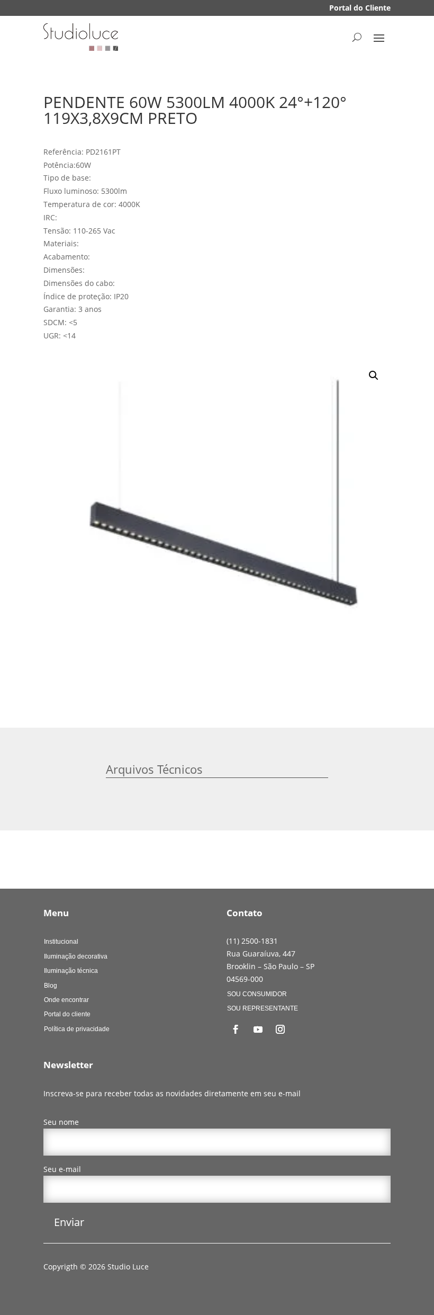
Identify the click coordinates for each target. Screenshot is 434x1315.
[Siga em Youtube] (258, 1030)
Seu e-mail (62, 1169)
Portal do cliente (67, 1014)
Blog (50, 985)
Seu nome (61, 1122)
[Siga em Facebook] (236, 1030)
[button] (373, 375)
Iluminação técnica (71, 970)
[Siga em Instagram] (280, 1030)
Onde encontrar (66, 1000)
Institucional (61, 941)
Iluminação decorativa (75, 956)
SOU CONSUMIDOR (257, 994)
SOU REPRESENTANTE (262, 1008)
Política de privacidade (77, 1029)
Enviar (69, 1222)
